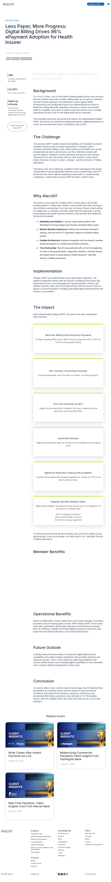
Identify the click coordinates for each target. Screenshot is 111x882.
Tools (60, 853)
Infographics (63, 842)
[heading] (68, 324)
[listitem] (68, 568)
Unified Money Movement (41, 836)
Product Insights (64, 847)
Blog (60, 839)
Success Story (12, 20)
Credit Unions (36, 863)
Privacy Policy (90, 874)
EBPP (8, 59)
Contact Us (35, 874)
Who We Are (90, 833)
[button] (108, 4)
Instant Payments (37, 845)
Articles (61, 836)
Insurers (34, 866)
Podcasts (61, 844)
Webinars (61, 855)
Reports (61, 850)
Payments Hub (36, 834)
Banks (33, 860)
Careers (88, 836)
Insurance (15, 59)
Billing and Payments (39, 839)
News (87, 839)
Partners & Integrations (94, 844)
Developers (35, 852)
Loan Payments (26, 59)
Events (88, 842)
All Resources (63, 833)
